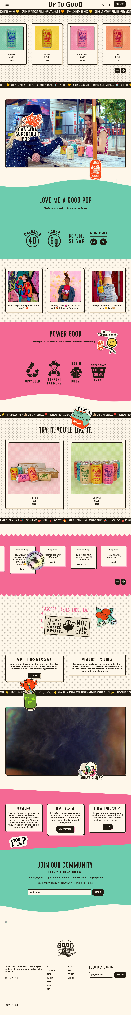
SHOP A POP (51, 970)
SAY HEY (49, 989)
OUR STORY (50, 978)
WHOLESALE (51, 985)
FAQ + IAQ (50, 982)
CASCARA (50, 974)
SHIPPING (71, 978)
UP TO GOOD (14, 1005)
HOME (49, 967)
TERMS (70, 967)
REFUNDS (71, 974)
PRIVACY (70, 970)
